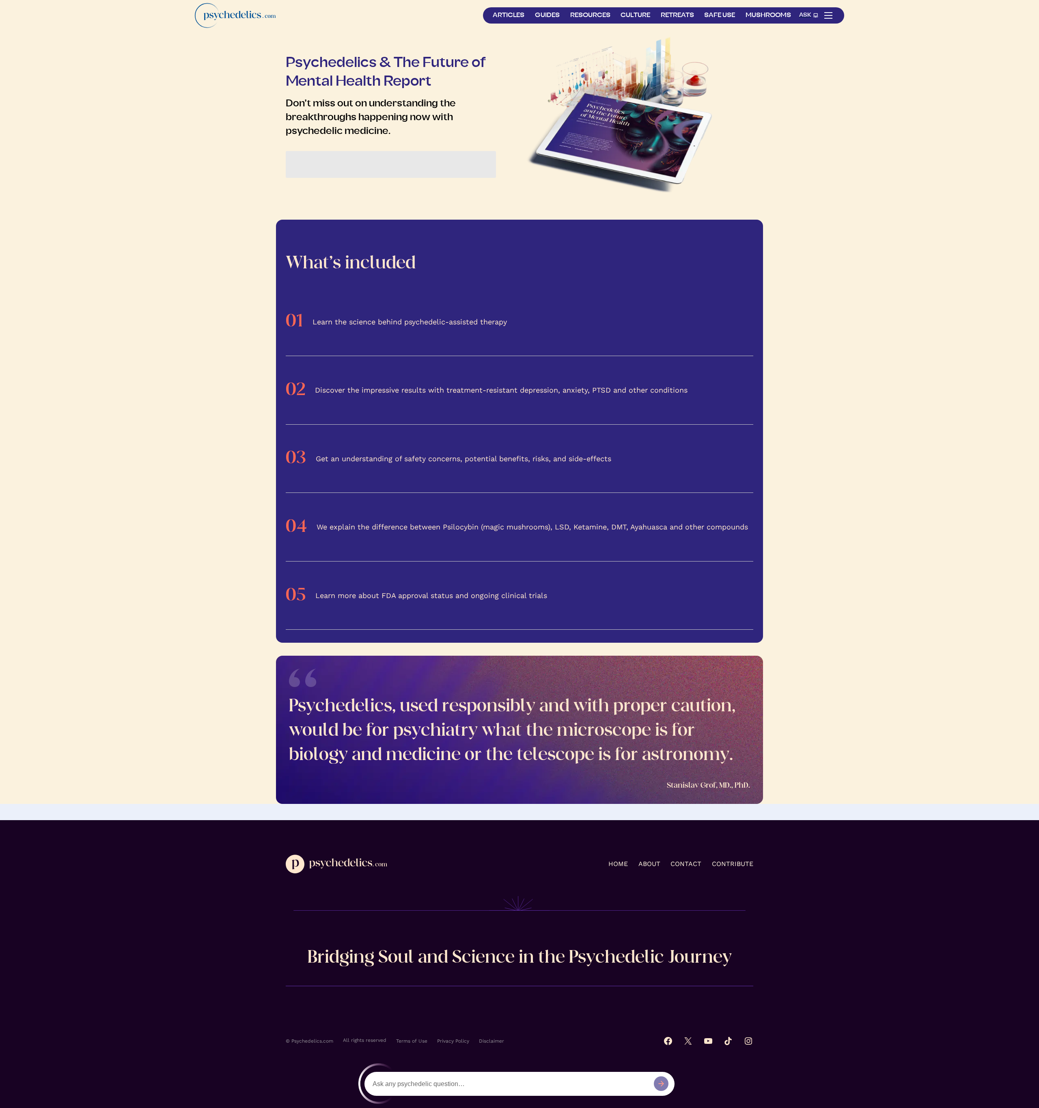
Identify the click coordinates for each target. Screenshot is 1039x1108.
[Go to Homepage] (235, 15)
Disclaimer (491, 1041)
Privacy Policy (453, 1041)
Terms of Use (411, 1041)
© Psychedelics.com (309, 1041)
